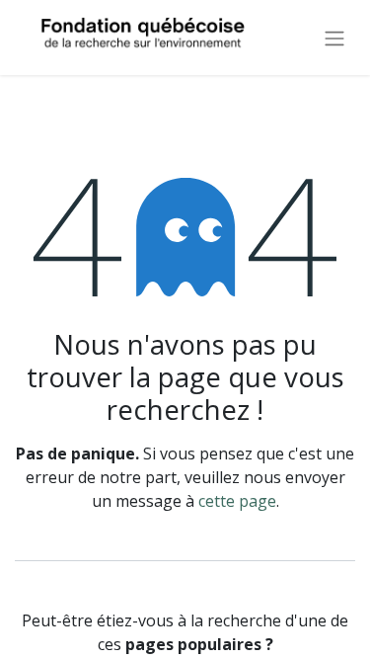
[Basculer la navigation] (334, 37)
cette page (237, 501)
